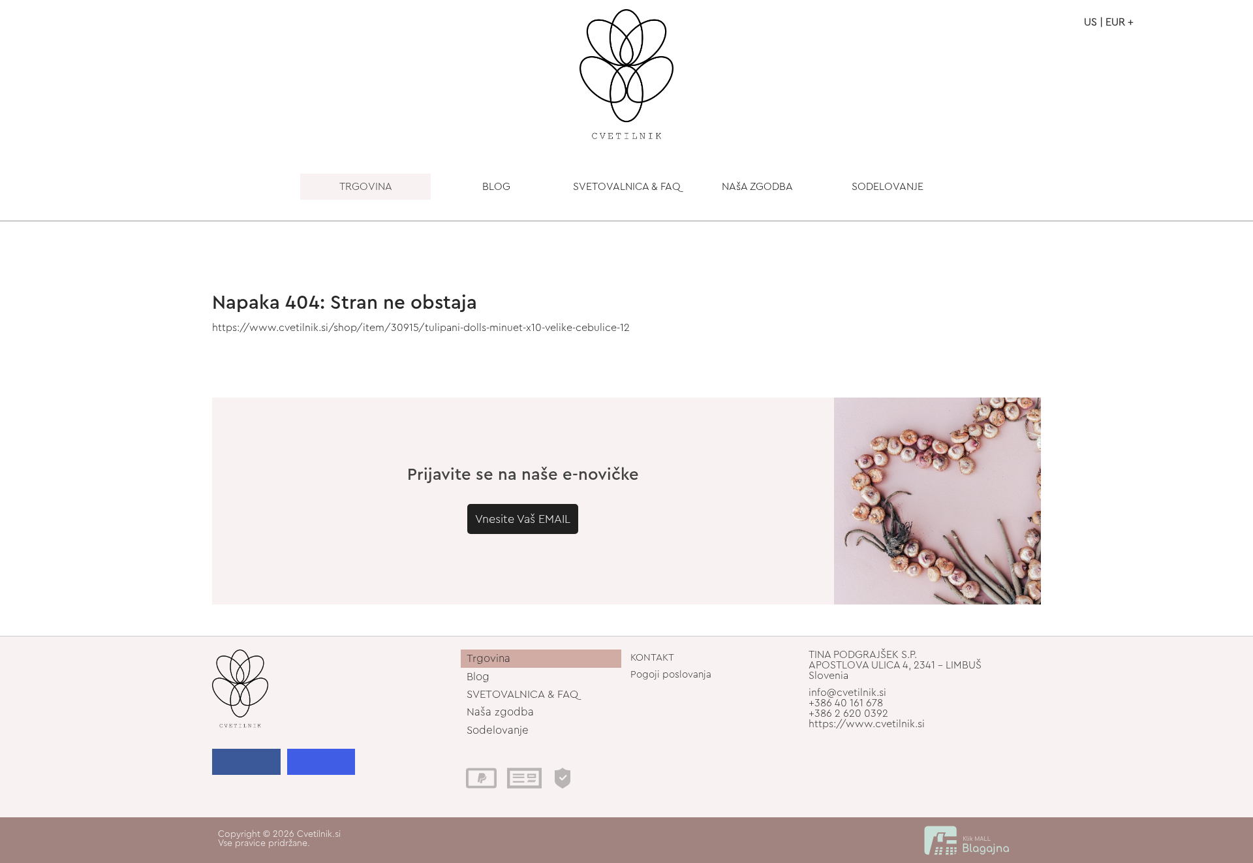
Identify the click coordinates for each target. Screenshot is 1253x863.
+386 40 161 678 (846, 703)
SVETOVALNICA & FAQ (627, 186)
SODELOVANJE (887, 186)
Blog (478, 676)
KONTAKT (652, 658)
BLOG (496, 186)
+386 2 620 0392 (848, 713)
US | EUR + (1109, 22)
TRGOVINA (365, 186)
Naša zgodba (500, 711)
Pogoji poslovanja (670, 675)
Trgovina (488, 658)
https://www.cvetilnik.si (867, 724)
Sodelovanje (498, 730)
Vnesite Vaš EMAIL (522, 519)
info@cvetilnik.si (847, 692)
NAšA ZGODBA (757, 186)
